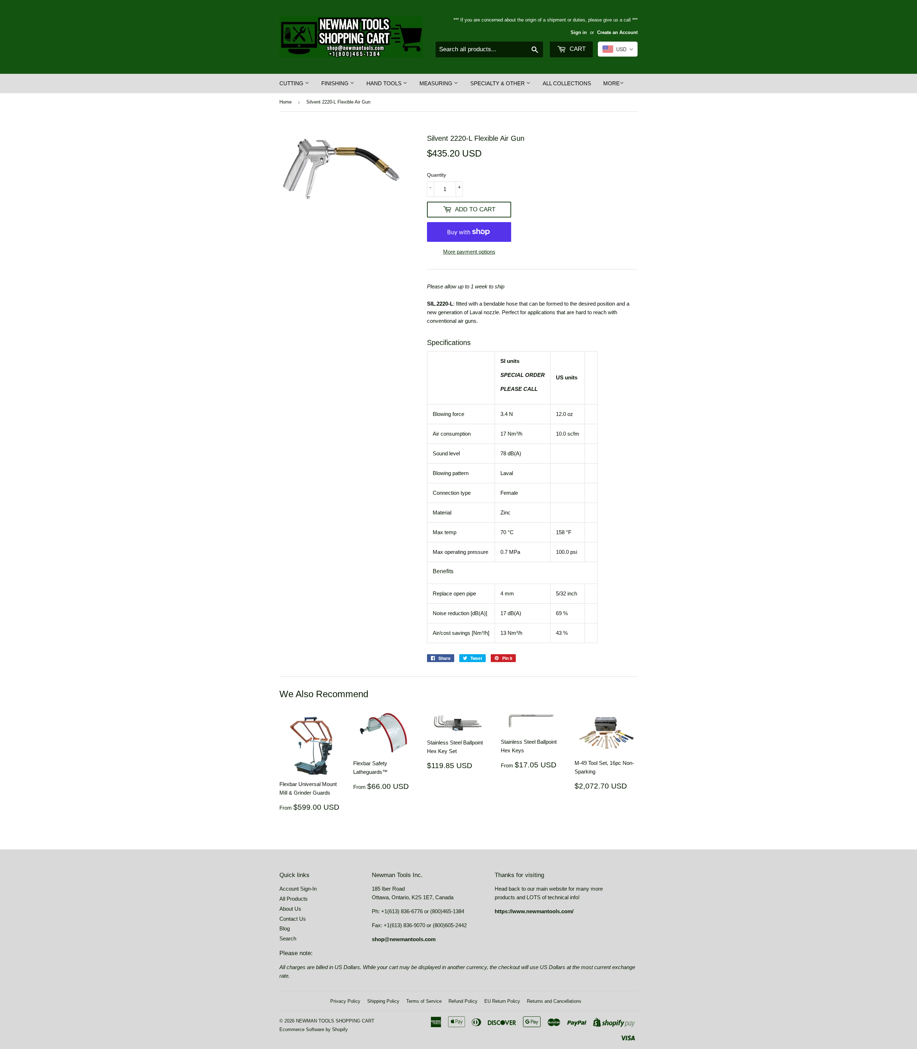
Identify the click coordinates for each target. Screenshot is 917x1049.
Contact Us (292, 919)
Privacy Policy (345, 1001)
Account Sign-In (298, 889)
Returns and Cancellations (554, 1001)
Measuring (436, 83)
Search (287, 938)
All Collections (567, 83)
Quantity (436, 175)
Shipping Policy (383, 1001)
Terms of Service (424, 1001)
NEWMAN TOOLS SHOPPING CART (335, 1021)
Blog (284, 928)
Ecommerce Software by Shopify (313, 1029)
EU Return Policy (502, 1001)
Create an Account (617, 32)
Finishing (335, 83)
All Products (293, 899)
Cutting (292, 83)
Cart (577, 48)
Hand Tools (384, 83)
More (611, 83)
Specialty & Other (498, 83)
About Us (290, 909)
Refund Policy (462, 1001)
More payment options (469, 252)
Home (285, 102)
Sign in (579, 32)
